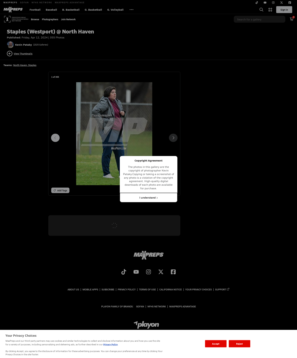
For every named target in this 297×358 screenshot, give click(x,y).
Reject (239, 343)
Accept (215, 343)
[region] (148, 344)
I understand (147, 197)
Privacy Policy (110, 344)
